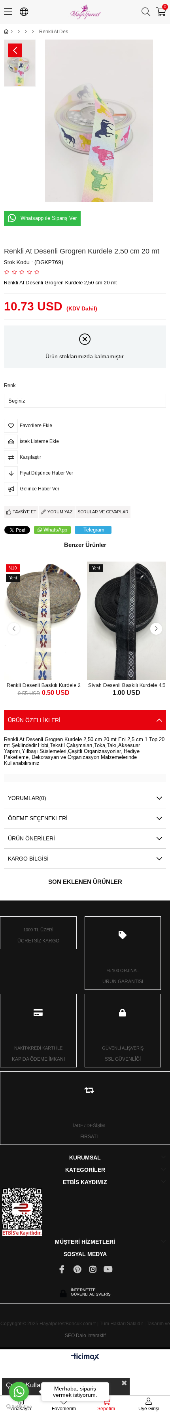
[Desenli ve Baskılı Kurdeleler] (26, 32)
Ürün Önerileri (31, 838)
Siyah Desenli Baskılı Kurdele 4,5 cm (126, 684)
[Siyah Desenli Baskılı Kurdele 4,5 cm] (126, 621)
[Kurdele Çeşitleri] (19, 32)
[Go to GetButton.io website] (19, 1406)
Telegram (93, 530)
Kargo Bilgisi (28, 858)
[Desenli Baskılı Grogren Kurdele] (33, 32)
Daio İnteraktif (91, 1335)
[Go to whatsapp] (19, 1392)
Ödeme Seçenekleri (38, 818)
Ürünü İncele (52, 665)
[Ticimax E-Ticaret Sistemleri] (85, 1357)
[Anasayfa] (12, 32)
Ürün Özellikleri (34, 720)
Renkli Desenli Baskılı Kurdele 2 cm (44, 684)
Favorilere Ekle (35, 665)
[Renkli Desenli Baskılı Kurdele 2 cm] (43, 621)
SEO (70, 1335)
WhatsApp (55, 530)
